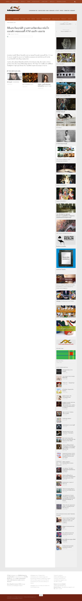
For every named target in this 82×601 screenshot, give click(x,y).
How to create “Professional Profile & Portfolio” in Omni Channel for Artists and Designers (65, 286)
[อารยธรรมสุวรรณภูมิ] (66, 136)
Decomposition (60, 64)
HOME (7, 1)
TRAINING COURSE (61, 1)
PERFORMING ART (46, 19)
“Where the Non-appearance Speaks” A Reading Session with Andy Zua (68, 506)
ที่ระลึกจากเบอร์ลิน (61, 246)
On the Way (59, 80)
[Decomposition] (66, 57)
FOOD (28, 19)
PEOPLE (23, 1)
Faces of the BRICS (61, 201)
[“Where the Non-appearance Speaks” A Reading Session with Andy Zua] (58, 506)
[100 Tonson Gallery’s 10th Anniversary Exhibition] (66, 152)
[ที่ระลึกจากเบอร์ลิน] (66, 240)
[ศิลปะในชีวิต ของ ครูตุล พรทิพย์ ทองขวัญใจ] (58, 541)
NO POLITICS (59, 361)
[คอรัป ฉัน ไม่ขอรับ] (66, 258)
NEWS (28, 1)
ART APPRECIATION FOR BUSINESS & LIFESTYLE (68, 533)
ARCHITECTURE (56, 19)
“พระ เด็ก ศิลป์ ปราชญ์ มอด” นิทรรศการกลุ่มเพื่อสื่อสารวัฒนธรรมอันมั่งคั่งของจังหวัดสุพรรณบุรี (65, 215)
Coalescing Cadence (66, 418)
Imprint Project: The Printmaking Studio (66, 396)
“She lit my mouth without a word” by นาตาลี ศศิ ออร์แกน (68, 489)
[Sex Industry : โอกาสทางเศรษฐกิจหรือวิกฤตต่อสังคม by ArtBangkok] (58, 470)
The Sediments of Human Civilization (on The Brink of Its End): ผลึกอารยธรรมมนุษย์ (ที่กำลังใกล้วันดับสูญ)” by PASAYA (68, 498)
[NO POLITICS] (66, 354)
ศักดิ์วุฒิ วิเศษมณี (60, 111)
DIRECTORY (44, 1)
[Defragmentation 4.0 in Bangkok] (58, 371)
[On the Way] (66, 72)
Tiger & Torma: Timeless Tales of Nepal (67, 412)
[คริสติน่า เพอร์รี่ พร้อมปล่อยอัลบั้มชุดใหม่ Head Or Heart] (45, 78)
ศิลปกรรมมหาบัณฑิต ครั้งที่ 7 (63, 96)
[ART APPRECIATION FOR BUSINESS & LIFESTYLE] (58, 534)
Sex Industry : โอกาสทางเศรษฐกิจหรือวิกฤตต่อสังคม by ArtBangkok (68, 470)
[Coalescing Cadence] (58, 420)
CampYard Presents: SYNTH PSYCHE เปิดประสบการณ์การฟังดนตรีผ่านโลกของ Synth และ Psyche (68, 455)
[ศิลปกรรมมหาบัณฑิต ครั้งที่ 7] (66, 88)
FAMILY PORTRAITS (61, 185)
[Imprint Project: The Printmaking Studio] (58, 397)
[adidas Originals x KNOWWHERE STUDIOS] (58, 463)
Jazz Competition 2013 (27, 84)
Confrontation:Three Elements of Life (65, 51)
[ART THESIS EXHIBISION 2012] (66, 226)
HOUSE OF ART (35, 1)
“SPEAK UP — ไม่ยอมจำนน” (68, 382)
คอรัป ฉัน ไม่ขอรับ (61, 269)
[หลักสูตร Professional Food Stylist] (66, 295)
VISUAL (8, 19)
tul (9, 34)
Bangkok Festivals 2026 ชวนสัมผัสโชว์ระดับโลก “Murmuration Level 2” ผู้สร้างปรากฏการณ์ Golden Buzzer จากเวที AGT (68, 405)
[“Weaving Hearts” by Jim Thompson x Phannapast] (58, 433)
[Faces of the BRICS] (66, 194)
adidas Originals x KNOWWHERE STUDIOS (67, 462)
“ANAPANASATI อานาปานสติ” (68, 425)
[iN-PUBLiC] (66, 120)
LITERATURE (16, 19)
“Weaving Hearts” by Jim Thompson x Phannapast (67, 432)
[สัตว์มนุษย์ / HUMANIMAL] (14, 76)
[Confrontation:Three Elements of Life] (66, 43)
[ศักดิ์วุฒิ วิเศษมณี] (66, 104)
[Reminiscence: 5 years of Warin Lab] (58, 484)
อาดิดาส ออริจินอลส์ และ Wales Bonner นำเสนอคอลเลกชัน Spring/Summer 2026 (68, 477)
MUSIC (38, 19)
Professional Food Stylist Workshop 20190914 (67, 546)
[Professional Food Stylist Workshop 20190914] (58, 547)
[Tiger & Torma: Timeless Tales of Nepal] (58, 413)
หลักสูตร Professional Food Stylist (65, 301)
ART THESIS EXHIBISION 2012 (64, 233)
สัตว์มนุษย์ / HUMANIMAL (13, 82)
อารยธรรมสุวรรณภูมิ (61, 143)
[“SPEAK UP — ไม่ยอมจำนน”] (58, 384)
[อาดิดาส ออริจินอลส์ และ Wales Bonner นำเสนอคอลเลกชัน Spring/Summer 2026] (58, 477)
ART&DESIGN (15, 1)
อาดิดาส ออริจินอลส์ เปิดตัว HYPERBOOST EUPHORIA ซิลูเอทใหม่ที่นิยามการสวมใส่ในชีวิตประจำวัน (68, 447)
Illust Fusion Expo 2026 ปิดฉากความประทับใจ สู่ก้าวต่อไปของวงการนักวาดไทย (68, 439)
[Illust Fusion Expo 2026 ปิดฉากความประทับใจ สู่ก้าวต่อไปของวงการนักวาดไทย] (58, 439)
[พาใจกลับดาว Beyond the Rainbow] (58, 391)
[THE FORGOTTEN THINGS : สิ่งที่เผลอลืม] (58, 378)
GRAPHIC (70, 19)
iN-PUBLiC (59, 127)
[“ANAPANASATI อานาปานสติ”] (58, 426)
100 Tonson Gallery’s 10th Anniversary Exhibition (63, 160)
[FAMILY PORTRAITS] (66, 179)
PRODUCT (63, 19)
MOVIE (33, 19)
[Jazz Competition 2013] (30, 78)
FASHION (23, 19)
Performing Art (11, 22)
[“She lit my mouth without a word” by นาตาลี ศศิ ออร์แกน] (58, 490)
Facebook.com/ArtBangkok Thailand (14, 585)
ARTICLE (52, 1)
